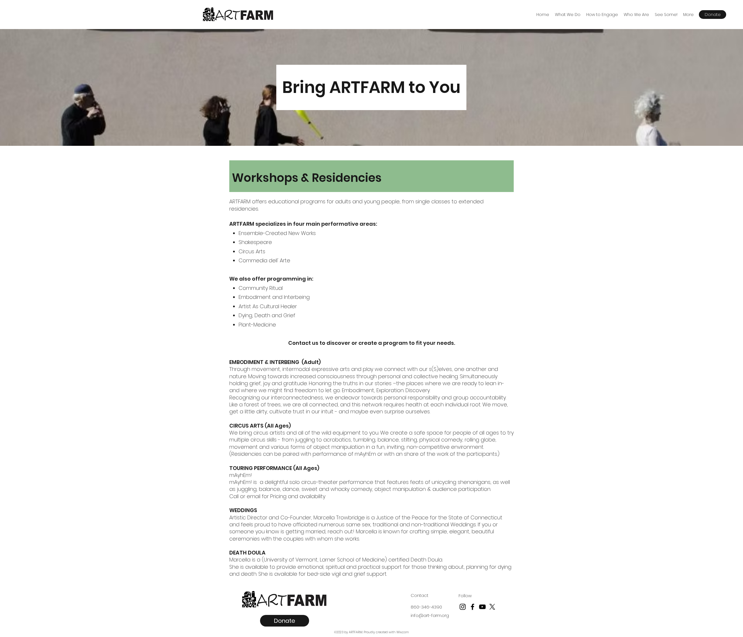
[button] (567, 14)
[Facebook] (472, 607)
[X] (492, 607)
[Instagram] (463, 607)
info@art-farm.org (430, 615)
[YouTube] (482, 607)
